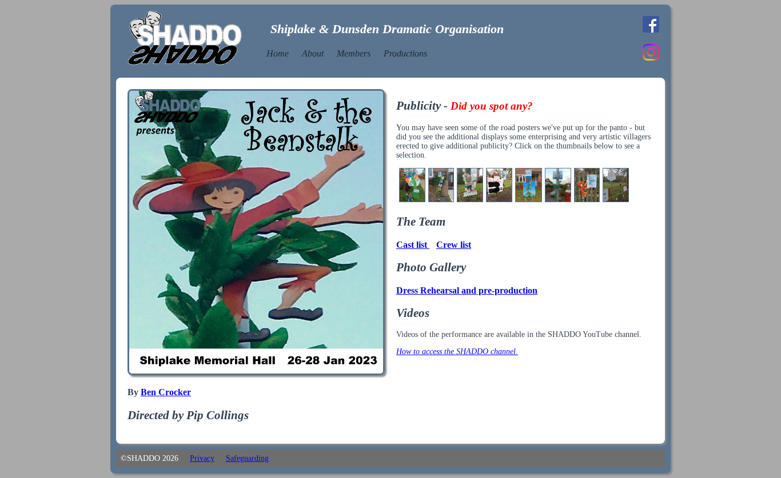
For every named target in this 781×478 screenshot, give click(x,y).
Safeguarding (247, 458)
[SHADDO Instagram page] (651, 58)
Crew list (453, 244)
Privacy (202, 458)
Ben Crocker (166, 392)
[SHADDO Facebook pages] (651, 30)
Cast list (412, 244)
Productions (405, 53)
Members (353, 53)
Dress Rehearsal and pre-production (466, 290)
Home (277, 53)
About (313, 53)
